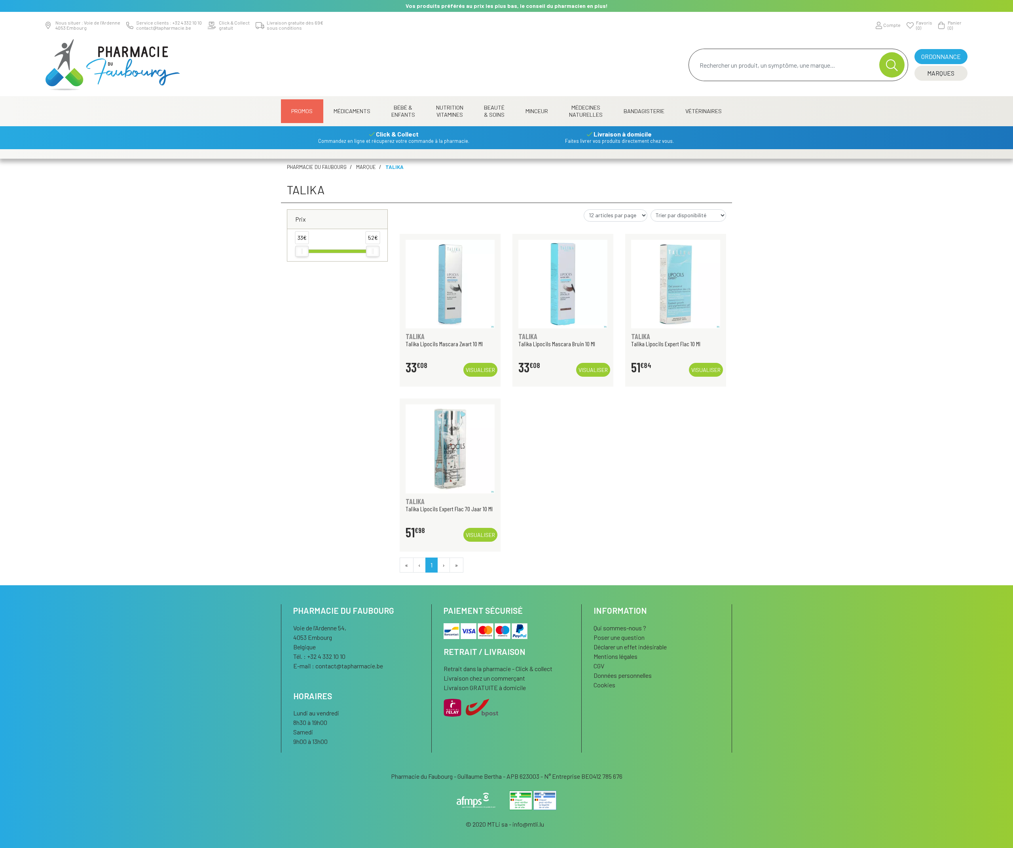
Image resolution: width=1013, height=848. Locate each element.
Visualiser (480, 369)
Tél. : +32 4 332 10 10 (319, 656)
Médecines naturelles (586, 111)
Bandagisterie (644, 111)
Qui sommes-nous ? (620, 628)
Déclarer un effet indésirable (630, 647)
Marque (366, 167)
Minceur (536, 111)
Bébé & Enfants (403, 111)
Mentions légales (615, 656)
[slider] (302, 251)
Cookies (604, 685)
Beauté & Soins (494, 111)
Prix (300, 219)
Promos (302, 111)
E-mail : (338, 666)
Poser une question (619, 637)
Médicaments (352, 111)
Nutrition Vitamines (449, 111)
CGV (599, 666)
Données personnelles (623, 675)
